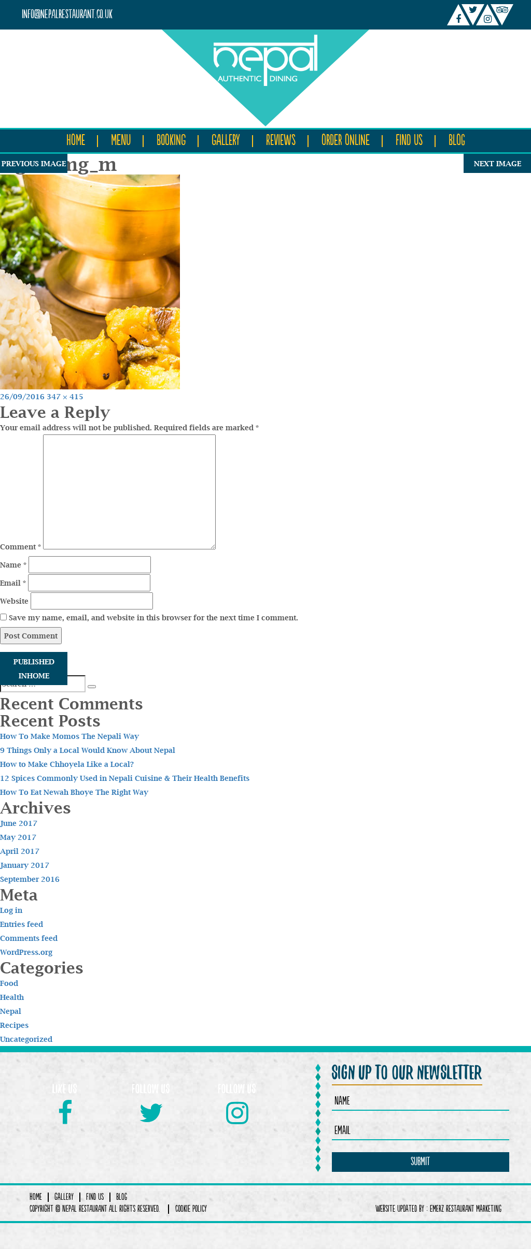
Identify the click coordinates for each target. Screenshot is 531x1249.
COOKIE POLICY (191, 1209)
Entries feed (21, 924)
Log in (11, 910)
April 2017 (19, 851)
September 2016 (30, 879)
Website (14, 601)
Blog (457, 140)
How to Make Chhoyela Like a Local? (67, 764)
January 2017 (24, 865)
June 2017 (18, 823)
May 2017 (18, 837)
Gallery (226, 140)
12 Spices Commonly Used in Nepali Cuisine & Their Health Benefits (124, 778)
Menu (121, 140)
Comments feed (29, 938)
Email (13, 582)
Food (9, 983)
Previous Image (34, 163)
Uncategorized (26, 1039)
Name (13, 564)
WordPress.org (26, 952)
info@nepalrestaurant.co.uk (67, 14)
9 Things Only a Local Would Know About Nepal (87, 750)
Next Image (497, 163)
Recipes (14, 1025)
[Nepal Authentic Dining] (265, 58)
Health (12, 997)
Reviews (281, 140)
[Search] (92, 686)
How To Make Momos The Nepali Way (69, 736)
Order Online (346, 140)
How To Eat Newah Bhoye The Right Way (74, 792)
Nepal (10, 1011)
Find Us (409, 140)
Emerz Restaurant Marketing (465, 1209)
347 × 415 (65, 396)
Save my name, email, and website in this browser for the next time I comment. (153, 617)
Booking (171, 140)
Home (75, 140)
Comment (20, 546)
